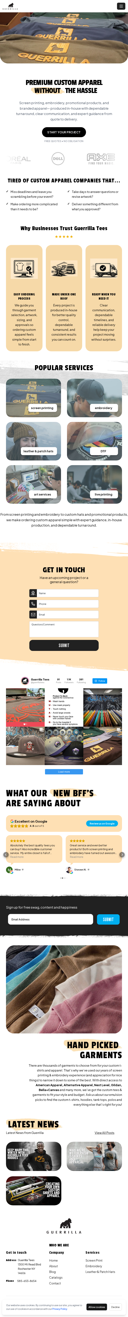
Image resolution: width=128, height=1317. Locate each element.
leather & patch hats (38, 451)
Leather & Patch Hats (100, 1272)
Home (53, 1260)
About (53, 1266)
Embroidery (94, 1266)
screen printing (42, 408)
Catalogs (55, 1277)
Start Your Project (63, 132)
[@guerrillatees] (25, 681)
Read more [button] (17, 857)
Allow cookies (96, 1306)
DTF (103, 451)
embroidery (103, 408)
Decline (115, 1306)
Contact (55, 1283)
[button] (6, 854)
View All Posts (104, 1133)
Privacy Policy (59, 1308)
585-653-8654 (26, 1281)
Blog (52, 1272)
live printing (103, 494)
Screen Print (94, 1260)
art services (42, 494)
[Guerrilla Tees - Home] (59, 6)
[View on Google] (9, 870)
